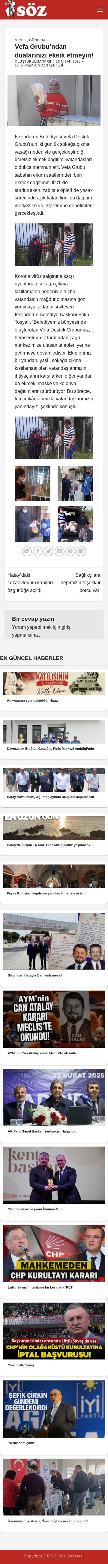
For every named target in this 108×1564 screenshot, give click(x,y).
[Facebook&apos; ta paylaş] (38, 551)
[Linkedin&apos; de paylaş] (81, 551)
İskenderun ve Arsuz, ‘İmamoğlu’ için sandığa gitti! (48, 1521)
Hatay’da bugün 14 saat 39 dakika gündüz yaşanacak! (49, 845)
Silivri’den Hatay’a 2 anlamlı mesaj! (35, 975)
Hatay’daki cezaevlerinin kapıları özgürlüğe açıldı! (30, 583)
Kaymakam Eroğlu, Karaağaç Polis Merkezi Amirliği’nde (50, 748)
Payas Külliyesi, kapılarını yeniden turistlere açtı (44, 893)
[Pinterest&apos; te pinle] (70, 551)
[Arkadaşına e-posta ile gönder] (59, 551)
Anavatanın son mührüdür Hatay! (33, 700)
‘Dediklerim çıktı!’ (21, 1443)
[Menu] (100, 9)
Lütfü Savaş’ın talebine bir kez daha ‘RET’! (41, 1287)
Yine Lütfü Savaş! (22, 1365)
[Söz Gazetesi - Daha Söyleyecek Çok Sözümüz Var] (34, 9)
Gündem (37, 40)
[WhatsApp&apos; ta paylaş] (27, 551)
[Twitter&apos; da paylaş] (48, 551)
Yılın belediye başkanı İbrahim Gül (35, 1209)
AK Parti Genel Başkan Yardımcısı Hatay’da (41, 1131)
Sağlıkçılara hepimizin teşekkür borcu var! (80, 583)
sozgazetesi (50, 65)
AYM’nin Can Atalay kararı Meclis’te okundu (42, 1053)
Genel (21, 40)
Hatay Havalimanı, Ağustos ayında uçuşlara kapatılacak (50, 797)
